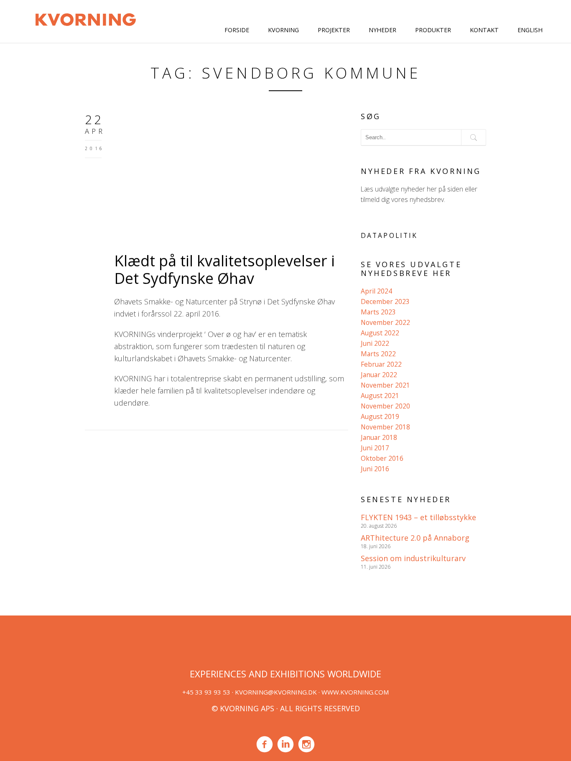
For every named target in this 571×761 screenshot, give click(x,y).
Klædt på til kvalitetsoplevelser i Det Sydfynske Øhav (224, 269)
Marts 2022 (378, 353)
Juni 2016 (375, 468)
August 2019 (380, 416)
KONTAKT (484, 30)
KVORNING (283, 30)
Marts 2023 (378, 312)
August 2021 (380, 395)
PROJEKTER (334, 30)
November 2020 (385, 406)
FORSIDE (236, 30)
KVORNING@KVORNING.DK (276, 692)
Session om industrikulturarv (413, 558)
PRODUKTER (433, 30)
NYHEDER (382, 30)
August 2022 (380, 332)
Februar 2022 (381, 364)
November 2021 (385, 385)
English (530, 30)
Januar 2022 (379, 374)
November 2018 (385, 427)
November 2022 (385, 322)
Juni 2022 (375, 343)
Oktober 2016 (382, 458)
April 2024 (376, 291)
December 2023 (385, 301)
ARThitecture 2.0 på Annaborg (415, 538)
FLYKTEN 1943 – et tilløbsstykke (418, 517)
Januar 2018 (379, 437)
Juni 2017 (375, 447)
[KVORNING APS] (85, 18)
